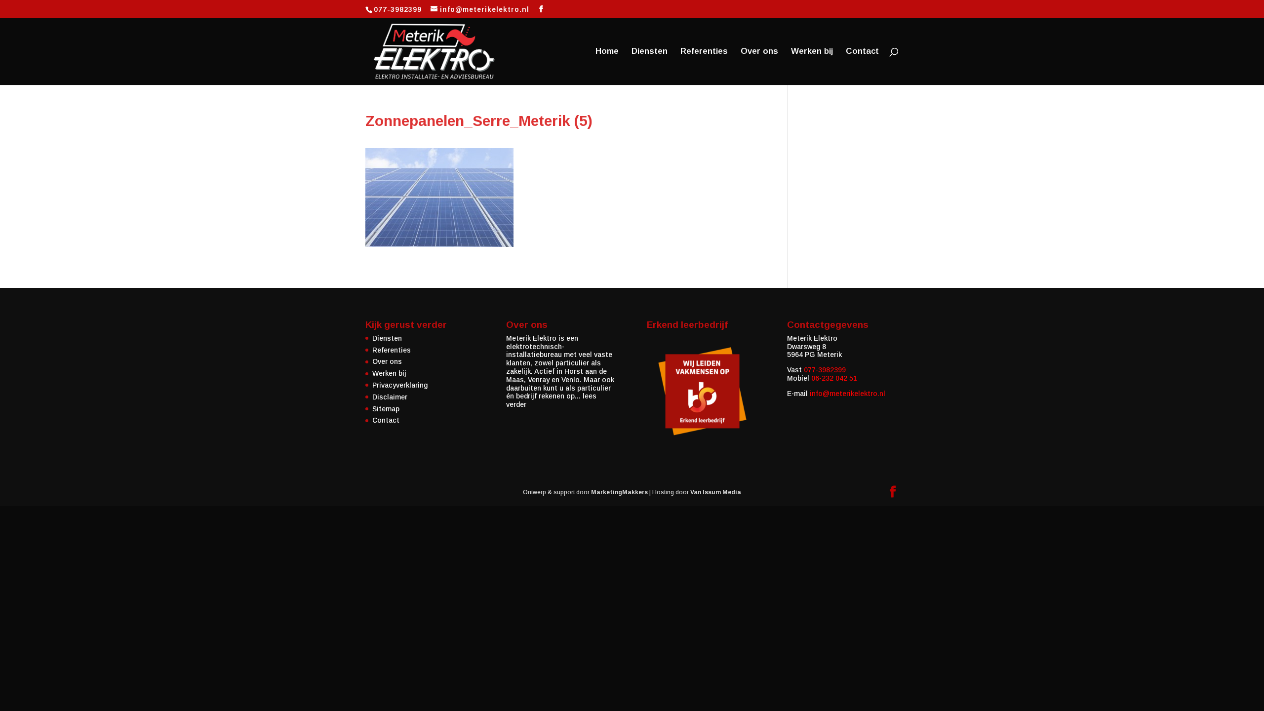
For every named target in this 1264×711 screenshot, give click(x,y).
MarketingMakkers (619, 492)
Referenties (704, 52)
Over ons (759, 52)
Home (607, 52)
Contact (862, 52)
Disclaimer (389, 397)
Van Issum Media (715, 492)
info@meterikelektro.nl (847, 393)
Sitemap (385, 409)
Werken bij (812, 52)
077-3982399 (825, 370)
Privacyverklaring (400, 385)
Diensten (650, 52)
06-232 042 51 (834, 378)
